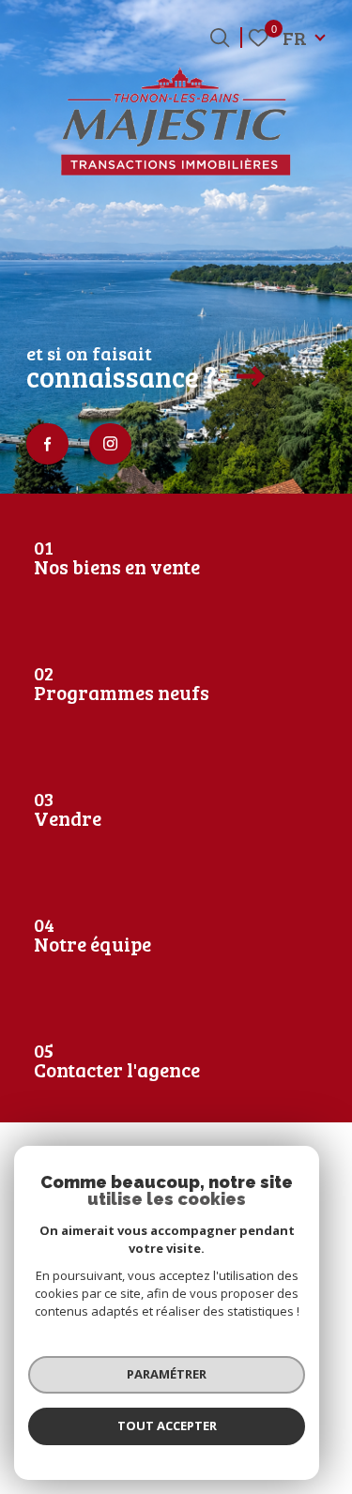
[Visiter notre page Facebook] (47, 444)
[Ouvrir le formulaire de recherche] (219, 37)
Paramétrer (167, 1373)
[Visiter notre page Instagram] (110, 444)
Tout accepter (167, 1425)
